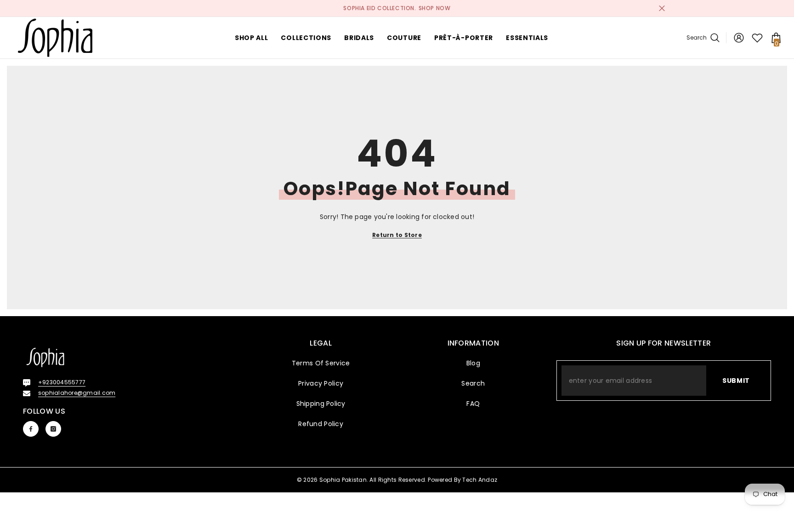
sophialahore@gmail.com (76, 393)
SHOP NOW (435, 8)
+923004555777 (61, 382)
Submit (736, 380)
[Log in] (739, 37)
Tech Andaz (479, 480)
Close (662, 8)
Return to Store (397, 235)
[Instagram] (53, 429)
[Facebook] (31, 429)
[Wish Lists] (757, 37)
